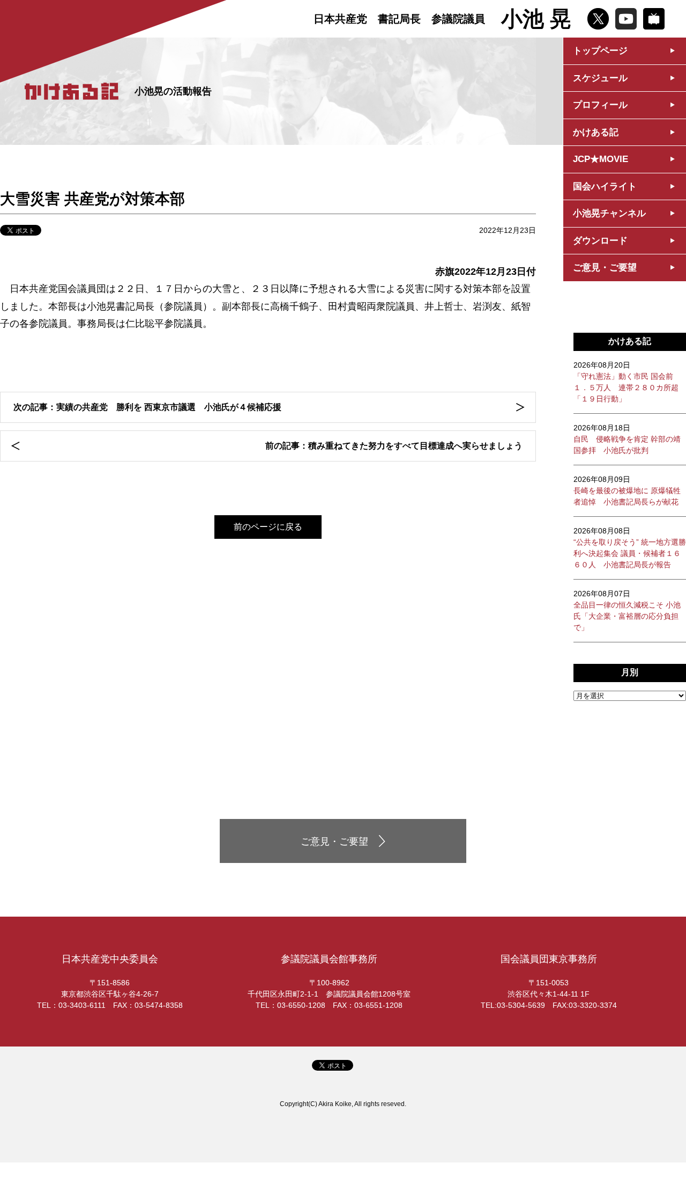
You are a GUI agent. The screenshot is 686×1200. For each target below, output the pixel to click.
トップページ (600, 51)
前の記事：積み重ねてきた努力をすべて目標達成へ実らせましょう (394, 445)
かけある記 (595, 132)
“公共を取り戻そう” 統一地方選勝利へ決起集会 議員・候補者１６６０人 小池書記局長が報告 (629, 547)
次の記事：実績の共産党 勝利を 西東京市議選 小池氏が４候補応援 (147, 407)
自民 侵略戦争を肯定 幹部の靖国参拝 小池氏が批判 (627, 439)
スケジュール (600, 78)
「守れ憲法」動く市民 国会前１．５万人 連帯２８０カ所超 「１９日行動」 (625, 382)
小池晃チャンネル (609, 213)
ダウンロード (600, 241)
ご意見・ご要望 (605, 267)
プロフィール (600, 105)
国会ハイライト (605, 186)
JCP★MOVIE (600, 159)
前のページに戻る (268, 526)
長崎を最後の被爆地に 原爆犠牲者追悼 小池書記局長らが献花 (627, 490)
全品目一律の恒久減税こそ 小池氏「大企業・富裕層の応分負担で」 (627, 610)
